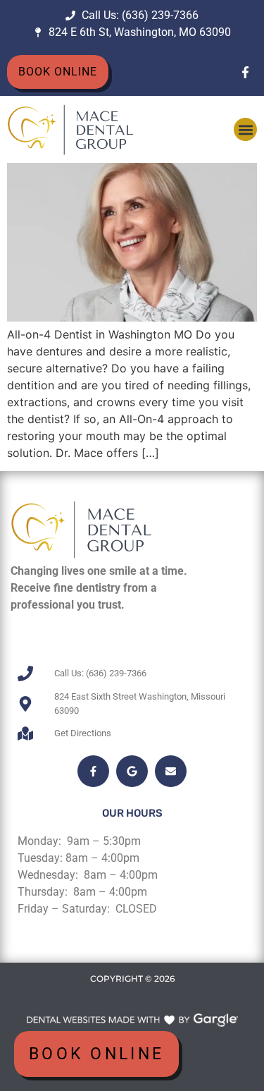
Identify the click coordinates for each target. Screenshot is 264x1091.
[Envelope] (171, 771)
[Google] (132, 771)
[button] (245, 129)
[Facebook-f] (245, 72)
